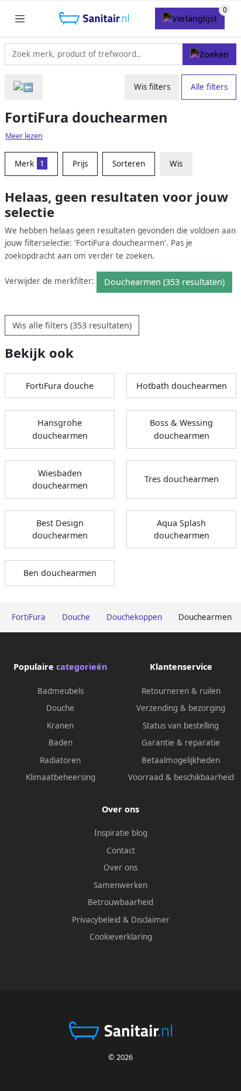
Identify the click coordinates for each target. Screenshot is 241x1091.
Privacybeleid (96, 919)
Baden (61, 742)
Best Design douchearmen (60, 529)
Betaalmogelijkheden (181, 760)
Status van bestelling (181, 725)
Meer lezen (24, 136)
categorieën (81, 666)
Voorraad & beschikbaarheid (181, 777)
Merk (29, 163)
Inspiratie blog (120, 833)
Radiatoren (60, 760)
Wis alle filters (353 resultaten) (72, 325)
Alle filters (209, 87)
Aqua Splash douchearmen (181, 529)
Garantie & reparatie (181, 742)
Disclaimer (150, 919)
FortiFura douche (60, 385)
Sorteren (128, 163)
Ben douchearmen (60, 572)
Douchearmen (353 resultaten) (164, 281)
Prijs (80, 163)
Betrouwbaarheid (120, 902)
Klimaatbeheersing (60, 777)
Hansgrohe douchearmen (60, 429)
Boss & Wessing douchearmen (181, 429)
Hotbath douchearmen (181, 385)
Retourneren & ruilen (181, 691)
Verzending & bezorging (180, 708)
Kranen (60, 725)
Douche (60, 708)
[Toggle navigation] (20, 18)
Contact (120, 850)
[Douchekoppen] (24, 87)
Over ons (120, 867)
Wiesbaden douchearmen (60, 479)
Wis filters (152, 87)
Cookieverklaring (120, 936)
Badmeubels (60, 691)
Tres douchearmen (181, 478)
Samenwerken (120, 885)
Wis (176, 163)
